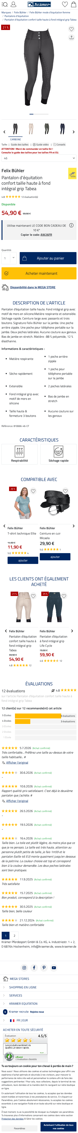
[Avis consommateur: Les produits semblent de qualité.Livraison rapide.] (25, 1047)
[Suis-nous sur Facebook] (34, 968)
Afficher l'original (17, 762)
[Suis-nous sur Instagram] (24, 968)
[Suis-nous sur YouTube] (54, 968)
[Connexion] (13, 4)
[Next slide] (73, 132)
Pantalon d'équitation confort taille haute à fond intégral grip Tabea (40, 19)
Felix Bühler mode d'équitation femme (50, 12)
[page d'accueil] (39, 4)
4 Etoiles (6, 721)
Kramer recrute (24, 1011)
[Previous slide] (5, 132)
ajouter (23, 560)
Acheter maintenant (41, 273)
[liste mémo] (65, 4)
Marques (6, 12)
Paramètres (19, 1128)
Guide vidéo (42, 144)
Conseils (61, 144)
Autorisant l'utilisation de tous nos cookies (58, 1126)
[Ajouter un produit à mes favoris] (71, 28)
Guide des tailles (19, 144)
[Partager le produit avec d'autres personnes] (71, 37)
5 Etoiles (6, 715)
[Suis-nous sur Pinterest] (44, 968)
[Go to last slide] (5, 526)
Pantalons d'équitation (17, 16)
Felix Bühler (20, 12)
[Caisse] (73, 4)
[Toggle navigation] (5, 5)
